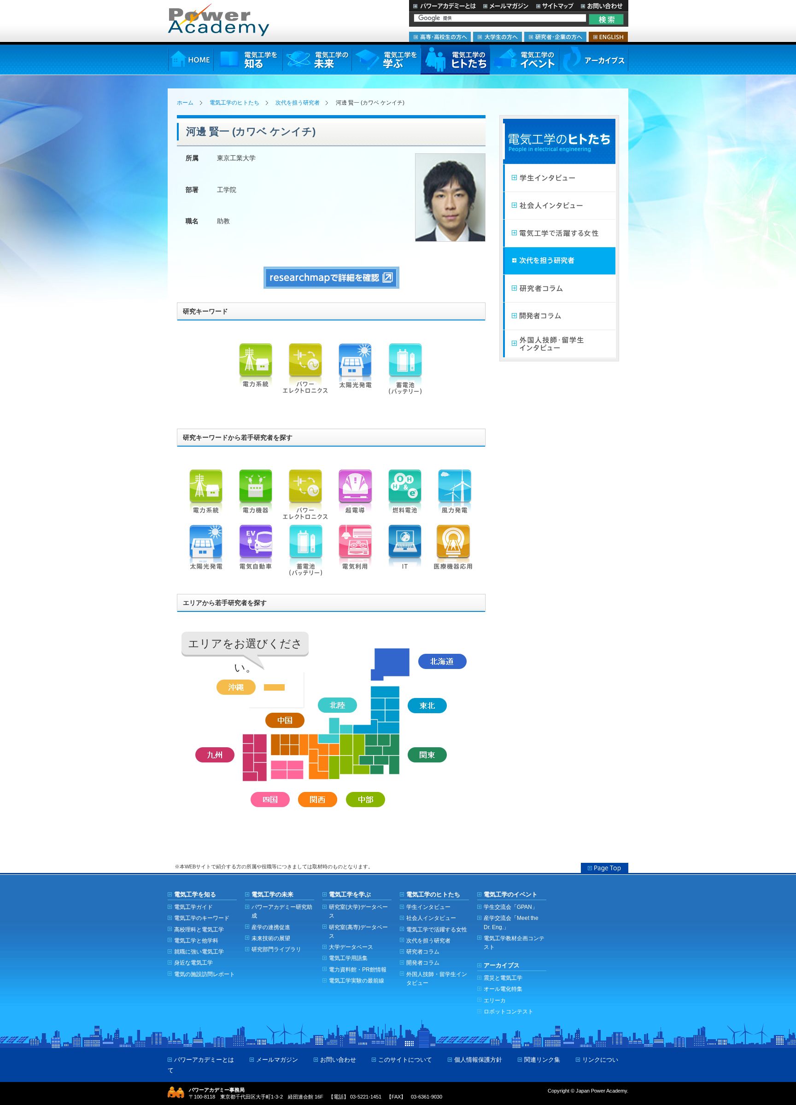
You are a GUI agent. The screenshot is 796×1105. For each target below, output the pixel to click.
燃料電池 (405, 497)
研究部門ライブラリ (276, 949)
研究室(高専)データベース (358, 931)
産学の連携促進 (271, 927)
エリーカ (495, 1000)
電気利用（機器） (355, 552)
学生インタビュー (559, 178)
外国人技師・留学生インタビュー (559, 344)
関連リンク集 (542, 1059)
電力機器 (256, 497)
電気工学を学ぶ (386, 60)
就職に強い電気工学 (199, 951)
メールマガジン (506, 6)
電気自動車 (256, 552)
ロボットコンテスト (508, 1011)
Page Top (604, 868)
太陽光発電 (355, 371)
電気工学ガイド (193, 907)
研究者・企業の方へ (555, 37)
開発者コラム (559, 316)
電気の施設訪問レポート (204, 974)
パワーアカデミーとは (444, 6)
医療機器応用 (455, 552)
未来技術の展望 (271, 938)
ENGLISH (608, 37)
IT (405, 552)
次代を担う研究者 (297, 102)
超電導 (355, 497)
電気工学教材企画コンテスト (514, 942)
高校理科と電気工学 (199, 929)
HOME (190, 60)
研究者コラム (559, 288)
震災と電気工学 (503, 978)
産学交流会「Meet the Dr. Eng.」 (511, 922)
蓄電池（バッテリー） (405, 371)
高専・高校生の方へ (440, 37)
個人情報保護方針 (478, 1059)
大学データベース (351, 947)
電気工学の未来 (316, 60)
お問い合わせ (602, 6)
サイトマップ (554, 6)
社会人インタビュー (559, 206)
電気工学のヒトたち (455, 60)
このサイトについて (405, 1059)
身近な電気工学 (193, 962)
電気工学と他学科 (196, 940)
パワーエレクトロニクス (305, 371)
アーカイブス (593, 60)
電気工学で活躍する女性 (559, 233)
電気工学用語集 (348, 958)
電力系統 (256, 371)
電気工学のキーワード (201, 918)
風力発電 (455, 497)
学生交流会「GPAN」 (511, 907)
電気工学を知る (247, 60)
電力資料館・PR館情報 (357, 969)
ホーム (185, 102)
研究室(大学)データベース (358, 911)
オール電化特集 (503, 989)
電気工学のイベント (524, 60)
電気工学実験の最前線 (356, 980)
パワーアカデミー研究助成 (282, 911)
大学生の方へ (497, 37)
